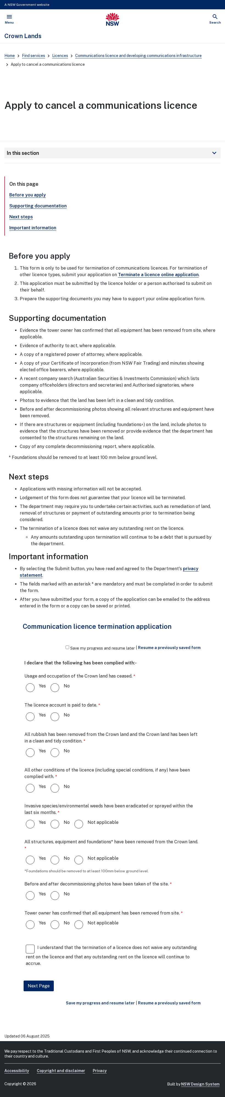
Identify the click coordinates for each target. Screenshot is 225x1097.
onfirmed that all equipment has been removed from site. (102, 913)
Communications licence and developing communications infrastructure (138, 55)
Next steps (21, 216)
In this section (112, 153)
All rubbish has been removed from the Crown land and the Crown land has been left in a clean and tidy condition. (111, 738)
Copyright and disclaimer (61, 1071)
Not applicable (103, 822)
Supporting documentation (38, 205)
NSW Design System (200, 1084)
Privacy (100, 1071)
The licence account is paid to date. (60, 705)
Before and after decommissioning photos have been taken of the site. (96, 884)
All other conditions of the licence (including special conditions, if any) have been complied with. (107, 773)
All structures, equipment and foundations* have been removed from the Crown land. (111, 841)
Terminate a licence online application (158, 274)
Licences (60, 55)
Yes (42, 686)
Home (9, 55)
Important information (32, 227)
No (67, 686)
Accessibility (16, 1071)
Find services (33, 55)
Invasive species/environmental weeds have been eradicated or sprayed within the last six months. (108, 809)
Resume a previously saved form (169, 647)
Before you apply (27, 195)
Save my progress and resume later (102, 648)
